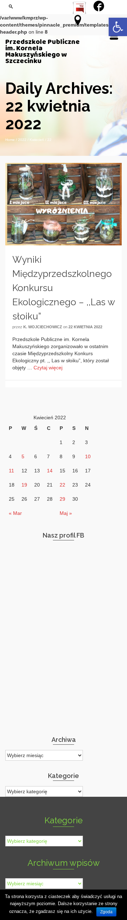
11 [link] (11, 470)
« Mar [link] (15, 513)
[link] (118, 27)
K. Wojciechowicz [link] (42, 327)
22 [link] (62, 485)
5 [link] (23, 456)
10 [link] (88, 456)
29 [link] (62, 499)
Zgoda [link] (106, 911)
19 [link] (24, 485)
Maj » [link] (66, 513)
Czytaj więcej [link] (48, 367)
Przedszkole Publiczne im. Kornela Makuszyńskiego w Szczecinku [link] (42, 51)
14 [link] (50, 470)
